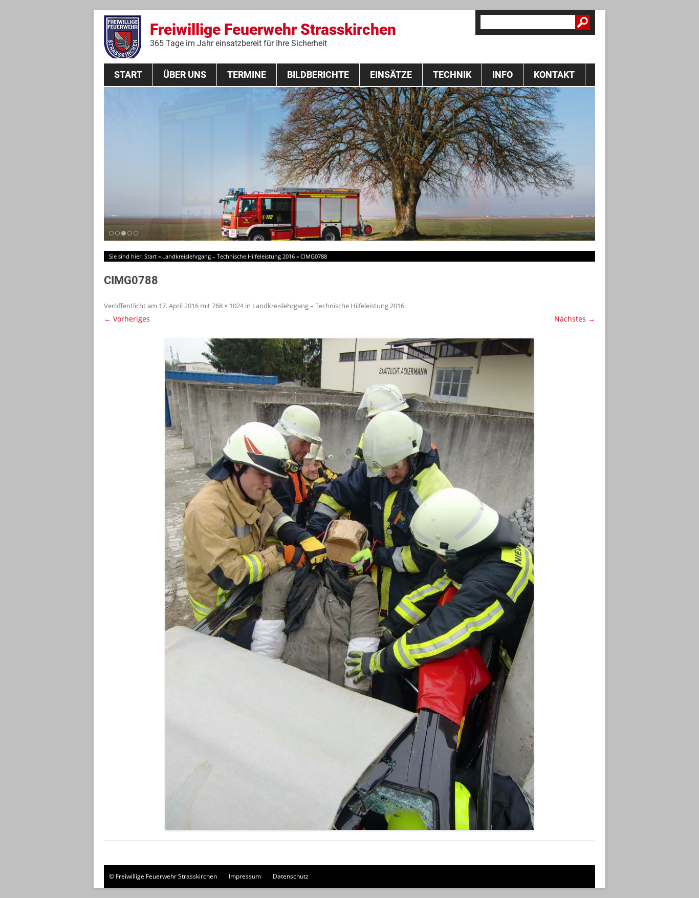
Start (128, 74)
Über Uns (184, 74)
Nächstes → (574, 319)
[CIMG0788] (349, 584)
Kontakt (554, 74)
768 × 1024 (228, 305)
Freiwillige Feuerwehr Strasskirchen (273, 34)
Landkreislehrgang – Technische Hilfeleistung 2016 (228, 256)
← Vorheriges (127, 319)
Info (502, 74)
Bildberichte (318, 74)
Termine (246, 74)
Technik (452, 74)
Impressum (245, 876)
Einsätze (391, 74)
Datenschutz (291, 876)
